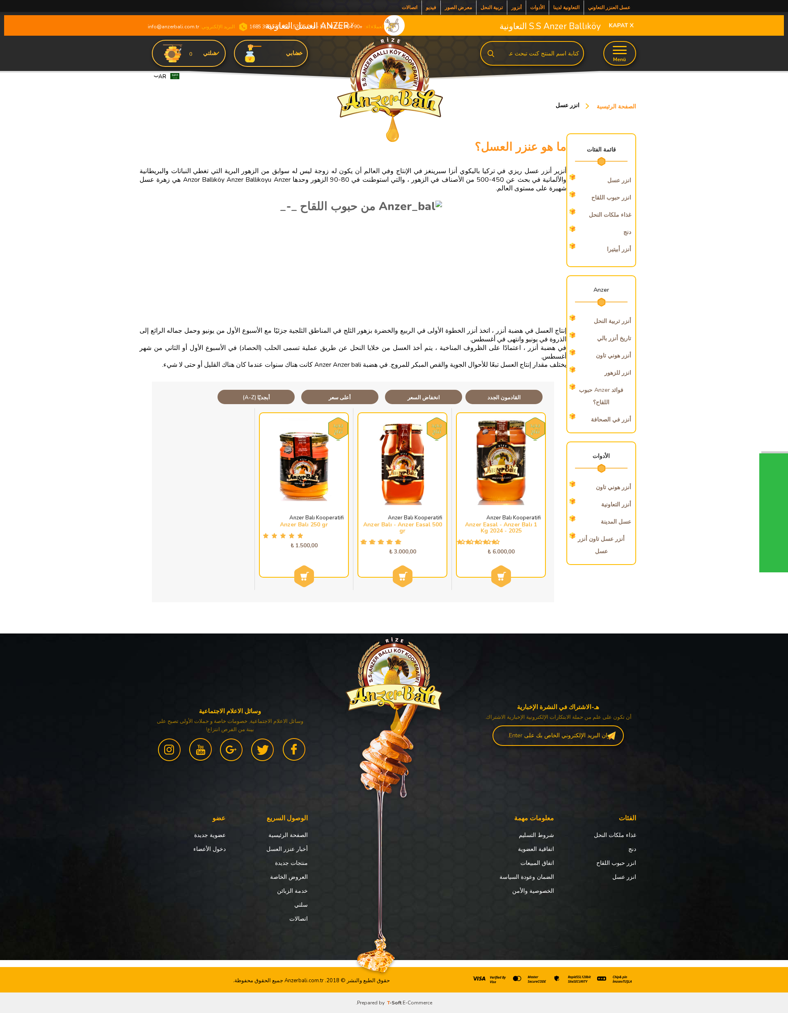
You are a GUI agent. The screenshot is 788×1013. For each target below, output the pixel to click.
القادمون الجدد (504, 397)
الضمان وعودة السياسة (526, 877)
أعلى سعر (340, 397)
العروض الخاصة (289, 877)
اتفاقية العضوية (536, 849)
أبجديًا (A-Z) (256, 397)
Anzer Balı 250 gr (304, 524)
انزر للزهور (618, 373)
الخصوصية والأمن (533, 891)
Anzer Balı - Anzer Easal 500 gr (402, 527)
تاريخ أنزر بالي (614, 338)
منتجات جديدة (291, 863)
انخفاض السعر (424, 397)
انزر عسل (624, 877)
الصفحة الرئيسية (288, 835)
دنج (627, 232)
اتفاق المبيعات (537, 863)
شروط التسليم (536, 835)
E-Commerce (417, 1002)
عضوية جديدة (210, 835)
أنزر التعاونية (616, 504)
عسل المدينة (616, 522)
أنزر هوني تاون (613, 355)
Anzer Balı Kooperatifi (513, 518)
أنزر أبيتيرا (619, 249)
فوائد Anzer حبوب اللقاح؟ (601, 396)
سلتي (301, 905)
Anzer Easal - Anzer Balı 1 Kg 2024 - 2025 (501, 527)
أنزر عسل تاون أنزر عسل (601, 545)
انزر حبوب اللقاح (616, 863)
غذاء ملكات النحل (610, 215)
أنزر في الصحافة (611, 419)
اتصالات (298, 919)
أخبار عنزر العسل (287, 849)
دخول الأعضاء (209, 849)
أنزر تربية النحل (612, 321)
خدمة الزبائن (292, 891)
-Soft (395, 1002)
